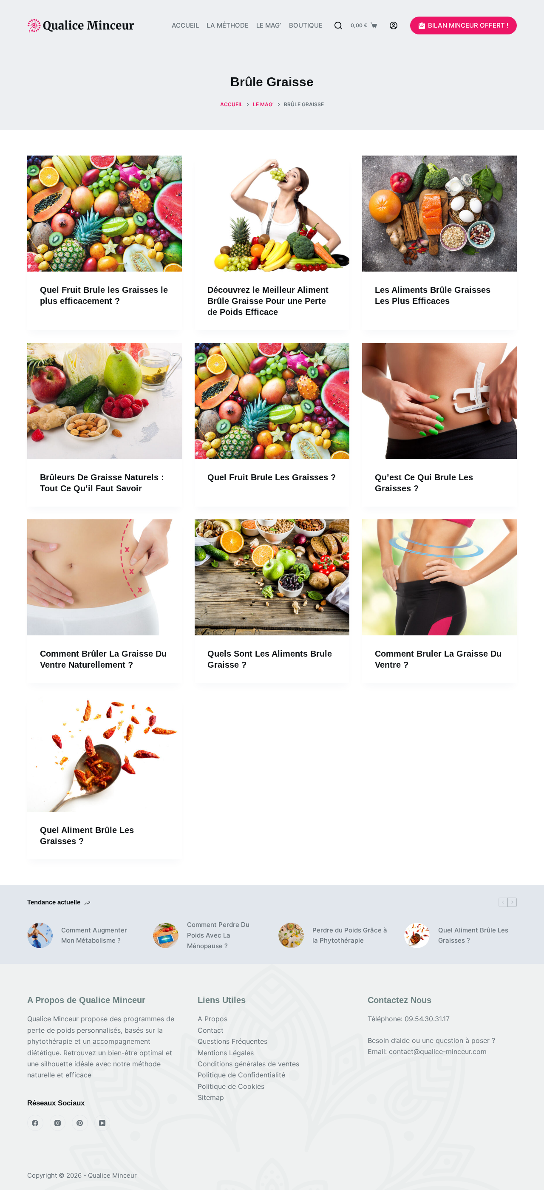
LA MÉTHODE (228, 25)
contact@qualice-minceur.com (438, 1051)
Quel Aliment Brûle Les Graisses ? (473, 935)
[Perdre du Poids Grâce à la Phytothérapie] (291, 935)
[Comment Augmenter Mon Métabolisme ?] (40, 935)
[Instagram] (58, 1123)
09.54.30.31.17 (427, 1018)
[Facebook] (35, 1123)
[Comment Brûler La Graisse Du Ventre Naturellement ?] (104, 577)
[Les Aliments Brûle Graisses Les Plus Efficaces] (439, 214)
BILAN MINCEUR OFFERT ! (468, 25)
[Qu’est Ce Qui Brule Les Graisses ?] (439, 401)
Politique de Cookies (231, 1086)
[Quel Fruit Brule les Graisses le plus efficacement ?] (104, 214)
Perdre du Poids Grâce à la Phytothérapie (349, 935)
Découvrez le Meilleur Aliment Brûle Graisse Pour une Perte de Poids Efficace (268, 301)
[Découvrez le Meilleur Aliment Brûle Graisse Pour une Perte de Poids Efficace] (272, 214)
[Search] (338, 25)
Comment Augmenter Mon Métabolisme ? (94, 935)
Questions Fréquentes (232, 1041)
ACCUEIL (185, 25)
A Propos (212, 1018)
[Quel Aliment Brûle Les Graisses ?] (104, 754)
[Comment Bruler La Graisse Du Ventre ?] (439, 577)
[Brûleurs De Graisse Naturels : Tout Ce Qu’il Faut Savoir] (104, 401)
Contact (211, 1030)
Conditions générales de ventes (248, 1064)
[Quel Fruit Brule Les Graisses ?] (272, 401)
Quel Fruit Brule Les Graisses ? (271, 477)
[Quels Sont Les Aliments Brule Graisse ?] (272, 577)
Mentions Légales (226, 1052)
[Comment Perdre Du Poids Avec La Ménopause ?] (165, 935)
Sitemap (211, 1097)
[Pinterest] (80, 1123)
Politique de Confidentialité (241, 1075)
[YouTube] (102, 1123)
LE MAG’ (268, 25)
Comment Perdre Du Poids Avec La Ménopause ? (218, 935)
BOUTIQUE (306, 25)
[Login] (393, 25)
